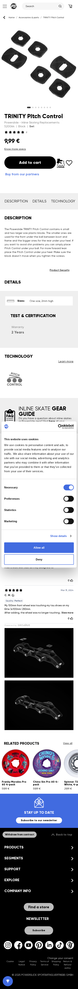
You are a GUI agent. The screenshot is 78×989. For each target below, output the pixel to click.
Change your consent (60, 958)
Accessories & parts (29, 17)
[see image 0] (29, 107)
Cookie (10, 961)
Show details (58, 536)
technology (63, 201)
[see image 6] (47, 107)
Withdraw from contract (19, 834)
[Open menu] (4, 6)
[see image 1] (33, 107)
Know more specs (15, 148)
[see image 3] (38, 107)
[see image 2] (35, 107)
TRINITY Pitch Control (53, 17)
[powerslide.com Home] (13, 6)
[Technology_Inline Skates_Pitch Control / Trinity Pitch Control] (14, 379)
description (16, 201)
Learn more (65, 361)
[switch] (68, 499)
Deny (39, 559)
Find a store (38, 907)
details (39, 201)
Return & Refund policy (67, 964)
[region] (39, 64)
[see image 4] (41, 107)
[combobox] (41, 6)
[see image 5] (44, 107)
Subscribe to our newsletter (39, 820)
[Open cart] (70, 6)
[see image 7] (50, 107)
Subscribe (38, 930)
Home (12, 17)
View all (67, 743)
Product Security (59, 270)
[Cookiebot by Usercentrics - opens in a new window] (58, 426)
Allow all (39, 547)
